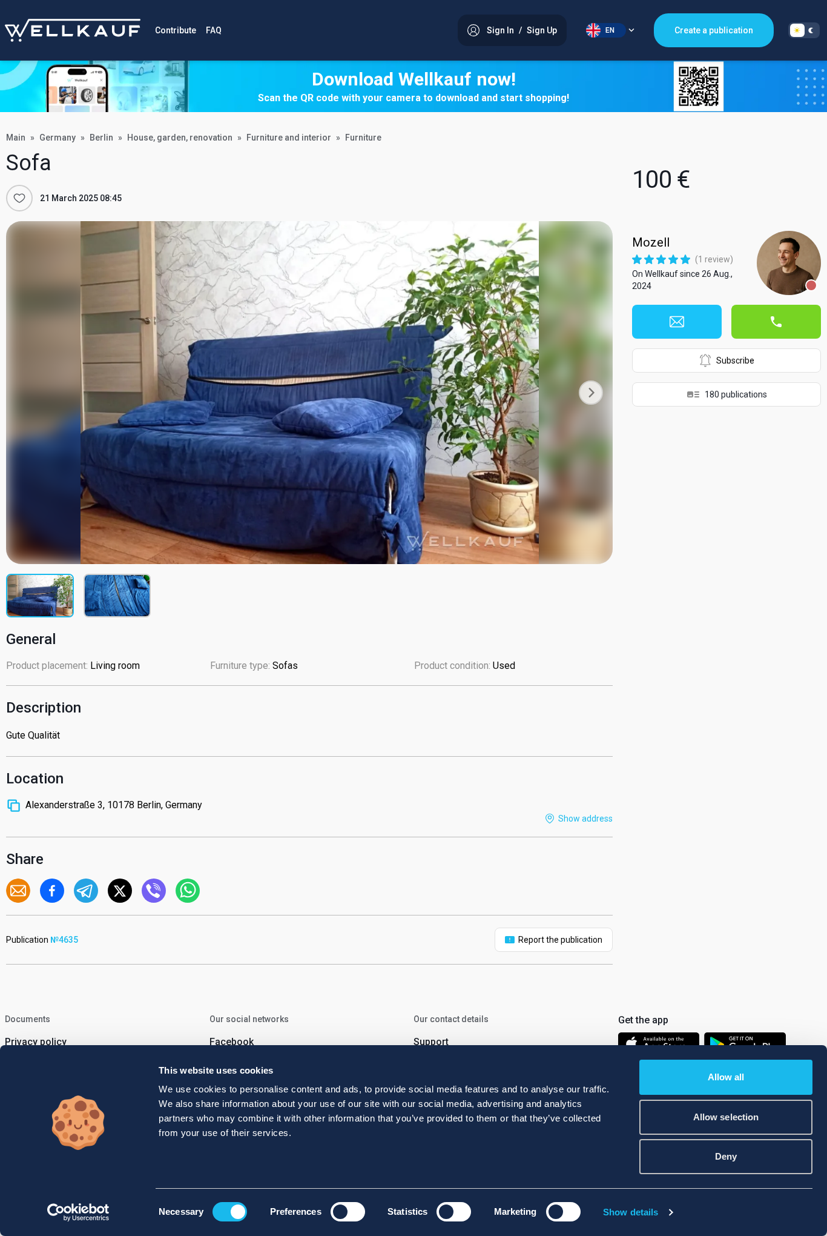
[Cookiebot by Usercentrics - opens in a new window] (78, 1212)
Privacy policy (36, 1042)
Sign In (500, 30)
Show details (630, 1212)
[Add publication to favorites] (19, 198)
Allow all (726, 1077)
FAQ (214, 30)
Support (431, 1042)
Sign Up (542, 30)
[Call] (776, 322)
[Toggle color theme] (804, 30)
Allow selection (726, 1117)
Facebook (231, 1042)
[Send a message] (677, 322)
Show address (585, 818)
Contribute (175, 30)
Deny (726, 1156)
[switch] (348, 1211)
